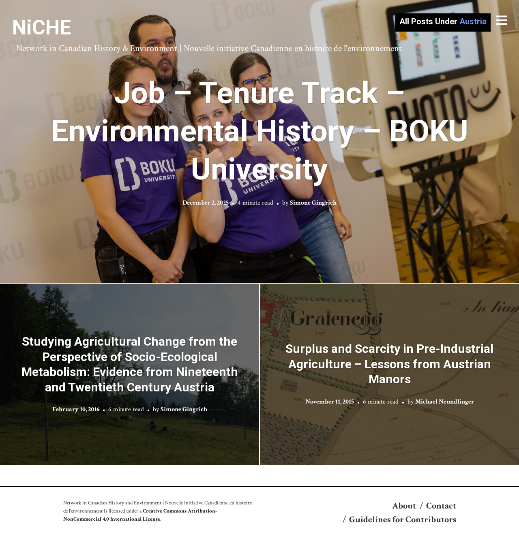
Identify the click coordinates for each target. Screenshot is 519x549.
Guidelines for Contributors (402, 520)
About (404, 506)
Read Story (259, 141)
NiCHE (41, 27)
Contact (441, 506)
